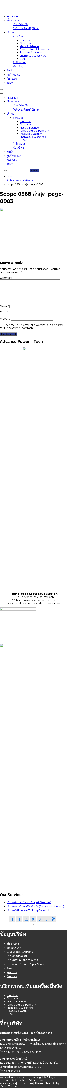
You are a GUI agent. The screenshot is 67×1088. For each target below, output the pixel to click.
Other (23, 58)
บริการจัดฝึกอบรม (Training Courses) (28, 910)
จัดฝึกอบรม (19, 62)
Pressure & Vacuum (31, 52)
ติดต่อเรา (12, 78)
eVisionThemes (9, 1086)
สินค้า (10, 70)
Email (4, 312)
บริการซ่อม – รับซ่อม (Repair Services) (29, 902)
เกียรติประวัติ (20, 24)
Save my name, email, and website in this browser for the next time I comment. (31, 326)
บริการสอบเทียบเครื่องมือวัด (22, 960)
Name (4, 306)
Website (5, 318)
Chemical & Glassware (33, 55)
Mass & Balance (29, 46)
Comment (7, 277)
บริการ (10, 32)
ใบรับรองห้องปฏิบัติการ (26, 28)
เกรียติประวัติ (14, 947)
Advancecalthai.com (12, 4)
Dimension (26, 43)
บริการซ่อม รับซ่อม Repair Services (27, 964)
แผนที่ (10, 82)
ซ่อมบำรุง (18, 66)
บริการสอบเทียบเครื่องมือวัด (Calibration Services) (35, 906)
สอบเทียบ (18, 36)
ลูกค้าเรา (12, 972)
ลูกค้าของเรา (14, 74)
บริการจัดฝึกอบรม (17, 956)
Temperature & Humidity (34, 49)
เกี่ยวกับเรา (13, 20)
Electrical (25, 40)
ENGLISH (12, 16)
